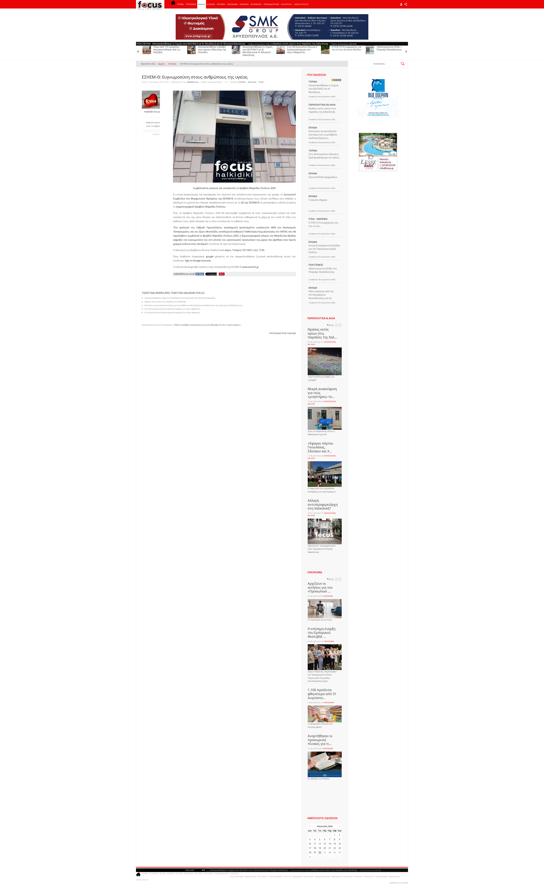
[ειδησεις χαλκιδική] (173, 4)
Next (340, 325)
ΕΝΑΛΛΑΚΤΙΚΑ (337, 877)
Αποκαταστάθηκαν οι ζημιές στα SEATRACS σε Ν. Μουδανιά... (324, 89)
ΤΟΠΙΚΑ (180, 4)
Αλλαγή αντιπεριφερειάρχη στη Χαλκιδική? (323, 504)
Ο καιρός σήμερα (318, 199)
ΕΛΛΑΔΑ (201, 4)
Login (401, 4)
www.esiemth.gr (250, 267)
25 (315, 852)
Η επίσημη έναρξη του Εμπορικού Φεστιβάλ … (321, 632)
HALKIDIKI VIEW (381, 877)
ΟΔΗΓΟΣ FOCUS (301, 4)
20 (324, 848)
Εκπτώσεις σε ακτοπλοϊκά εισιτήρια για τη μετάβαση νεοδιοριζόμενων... (323, 135)
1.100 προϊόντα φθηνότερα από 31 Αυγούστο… (322, 694)
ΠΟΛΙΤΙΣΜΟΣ (256, 4)
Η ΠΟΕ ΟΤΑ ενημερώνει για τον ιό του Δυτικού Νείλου (302, 48)
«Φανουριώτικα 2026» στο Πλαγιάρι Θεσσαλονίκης (346, 48)
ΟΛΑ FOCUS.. (234, 873)
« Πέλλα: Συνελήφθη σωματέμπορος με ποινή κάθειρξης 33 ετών (199, 325)
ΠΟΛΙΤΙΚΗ (221, 4)
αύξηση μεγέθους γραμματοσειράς (227, 81)
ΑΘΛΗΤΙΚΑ (244, 4)
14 (329, 843)
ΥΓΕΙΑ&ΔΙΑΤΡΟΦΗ (271, 4)
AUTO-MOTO (262, 877)
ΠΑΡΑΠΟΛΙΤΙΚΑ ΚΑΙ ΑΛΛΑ (322, 104)
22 (334, 848)
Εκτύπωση (252, 82)
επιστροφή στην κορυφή (282, 333)
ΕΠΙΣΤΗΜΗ (358, 877)
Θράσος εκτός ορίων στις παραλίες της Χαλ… (322, 333)
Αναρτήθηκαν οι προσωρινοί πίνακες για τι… (320, 740)
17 (310, 848)
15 (334, 843)
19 (319, 848)
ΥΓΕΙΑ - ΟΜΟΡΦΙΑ (318, 219)
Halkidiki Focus (193, 82)
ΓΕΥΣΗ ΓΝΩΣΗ (308, 877)
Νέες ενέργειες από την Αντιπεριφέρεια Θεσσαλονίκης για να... (321, 295)
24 (310, 852)
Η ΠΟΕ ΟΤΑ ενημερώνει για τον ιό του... (323, 224)
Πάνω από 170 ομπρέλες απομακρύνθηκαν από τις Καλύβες (389, 49)
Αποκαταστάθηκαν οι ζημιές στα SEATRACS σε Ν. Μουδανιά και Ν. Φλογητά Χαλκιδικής (213, 51)
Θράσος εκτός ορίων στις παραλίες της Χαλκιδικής (322, 110)
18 (315, 848)
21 (329, 848)
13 (324, 843)
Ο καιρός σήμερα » (233, 325)
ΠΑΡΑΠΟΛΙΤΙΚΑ (250, 877)
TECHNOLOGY (368, 877)
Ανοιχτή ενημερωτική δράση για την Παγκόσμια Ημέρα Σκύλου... (324, 249)
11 (315, 843)
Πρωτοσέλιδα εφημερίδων (323, 177)
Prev (336, 325)
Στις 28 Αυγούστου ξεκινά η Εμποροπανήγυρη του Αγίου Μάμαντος (257, 49)
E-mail (261, 82)
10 (310, 843)
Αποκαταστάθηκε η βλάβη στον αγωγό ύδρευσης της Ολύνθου (167, 49)
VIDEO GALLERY (394, 877)
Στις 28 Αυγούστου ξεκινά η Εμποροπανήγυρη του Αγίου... (324, 156)
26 (320, 852)
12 (319, 843)
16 (339, 843)
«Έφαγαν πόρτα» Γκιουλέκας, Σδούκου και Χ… (320, 447)
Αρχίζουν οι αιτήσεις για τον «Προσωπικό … (320, 587)
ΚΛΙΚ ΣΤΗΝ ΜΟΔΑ (275, 877)
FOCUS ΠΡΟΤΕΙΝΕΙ (236, 877)
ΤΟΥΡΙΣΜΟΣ (191, 4)
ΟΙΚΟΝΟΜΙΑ (232, 4)
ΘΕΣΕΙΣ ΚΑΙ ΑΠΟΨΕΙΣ (322, 877)
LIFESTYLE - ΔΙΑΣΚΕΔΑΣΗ (292, 877)
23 (339, 848)
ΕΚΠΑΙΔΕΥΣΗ (348, 877)
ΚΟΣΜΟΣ (211, 4)
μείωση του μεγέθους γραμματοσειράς (224, 81)
